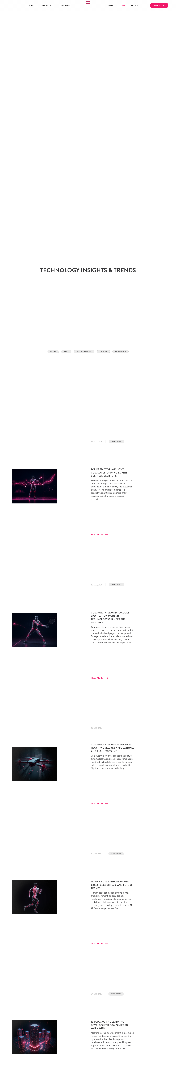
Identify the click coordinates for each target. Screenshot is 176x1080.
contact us (159, 5)
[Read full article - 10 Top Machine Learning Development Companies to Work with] (34, 1038)
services (29, 5)
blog (122, 5)
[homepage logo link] (88, 5)
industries (65, 5)
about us (135, 5)
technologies (47, 5)
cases (110, 5)
